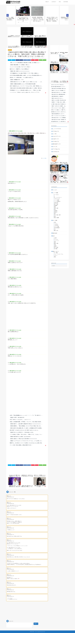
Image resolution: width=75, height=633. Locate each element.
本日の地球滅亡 (57, 227)
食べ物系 (55, 248)
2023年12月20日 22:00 (10, 583)
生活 (54, 235)
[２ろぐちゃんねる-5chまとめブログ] (13, 3)
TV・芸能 (56, 252)
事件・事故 (56, 204)
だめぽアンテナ (56, 138)
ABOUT (47, 1)
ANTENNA (66, 1)
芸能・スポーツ (56, 251)
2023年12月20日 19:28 (10, 561)
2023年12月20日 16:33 (10, 503)
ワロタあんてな (56, 131)
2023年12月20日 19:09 (10, 555)
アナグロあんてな (56, 149)
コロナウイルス (57, 198)
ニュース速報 (55, 192)
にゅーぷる (55, 146)
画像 (55, 256)
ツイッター (55, 189)
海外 (55, 213)
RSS (60, 1)
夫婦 (55, 244)
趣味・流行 (56, 230)
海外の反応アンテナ (57, 143)
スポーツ (55, 255)
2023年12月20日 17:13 (10, 534)
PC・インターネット (58, 197)
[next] (67, 15)
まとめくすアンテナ (57, 136)
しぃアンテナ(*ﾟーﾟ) (57, 128)
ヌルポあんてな (56, 141)
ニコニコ (55, 223)
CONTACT (54, 1)
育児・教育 (56, 247)
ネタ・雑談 (55, 220)
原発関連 (55, 205)
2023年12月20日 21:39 (10, 575)
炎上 (55, 229)
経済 (55, 216)
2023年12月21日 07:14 (10, 596)
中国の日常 (56, 202)
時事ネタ (55, 212)
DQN (55, 222)
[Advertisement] (27, 101)
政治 (55, 209)
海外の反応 (55, 233)
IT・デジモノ (56, 194)
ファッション (56, 240)
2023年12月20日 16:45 (10, 519)
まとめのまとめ (56, 151)
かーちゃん (56, 239)
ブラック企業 (56, 226)
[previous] (7, 15)
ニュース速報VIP (57, 201)
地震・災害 (56, 208)
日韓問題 (55, 210)
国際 (55, 206)
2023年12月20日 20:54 (10, 569)
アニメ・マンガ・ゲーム (58, 254)
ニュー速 (54, 133)
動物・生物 (56, 243)
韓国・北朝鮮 (56, 217)
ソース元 (44, 158)
